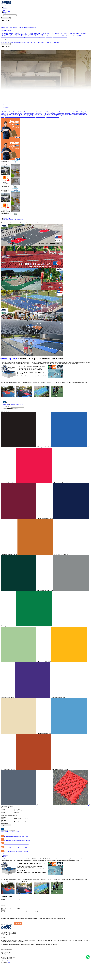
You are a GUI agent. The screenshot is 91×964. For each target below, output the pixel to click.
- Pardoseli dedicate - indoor (20, 33)
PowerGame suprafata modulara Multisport (13, 219)
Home (4, 7)
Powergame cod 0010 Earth (61, 554)
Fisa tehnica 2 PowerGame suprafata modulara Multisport (16, 847)
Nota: (2, 908)
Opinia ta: (3, 905)
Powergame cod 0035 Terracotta (60, 769)
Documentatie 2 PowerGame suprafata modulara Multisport (17, 840)
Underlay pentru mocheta (30, 27)
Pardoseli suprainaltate (24, 37)
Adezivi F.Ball (4, 37)
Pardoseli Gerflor (4, 27)
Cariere (5, 12)
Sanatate (2, 42)
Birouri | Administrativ (30, 42)
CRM (8, 961)
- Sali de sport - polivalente (7, 33)
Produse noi (64, 37)
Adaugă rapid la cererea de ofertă (10, 408)
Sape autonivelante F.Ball (74, 35)
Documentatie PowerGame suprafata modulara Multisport (16, 836)
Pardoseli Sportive (6, 30)
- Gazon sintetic (83, 33)
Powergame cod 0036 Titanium (45, 805)
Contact (5, 13)
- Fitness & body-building (33, 33)
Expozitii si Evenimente (53, 42)
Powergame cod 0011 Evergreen (45, 590)
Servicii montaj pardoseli (51, 37)
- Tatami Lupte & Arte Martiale (19, 34)
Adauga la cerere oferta (6, 825)
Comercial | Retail (13, 42)
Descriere (5, 854)
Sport (47, 42)
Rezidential (38, 42)
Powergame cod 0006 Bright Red (61, 482)
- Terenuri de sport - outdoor (60, 33)
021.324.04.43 (19, 404)
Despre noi (5, 8)
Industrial (43, 42)
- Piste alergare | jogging (73, 33)
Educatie (7, 42)
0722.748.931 (6, 404)
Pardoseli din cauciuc (5, 35)
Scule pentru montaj (41, 37)
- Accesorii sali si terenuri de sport (35, 34)
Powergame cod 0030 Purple (58, 697)
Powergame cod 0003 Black (44, 447)
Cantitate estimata (7, 406)
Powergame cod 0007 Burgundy (45, 518)
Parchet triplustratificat (63, 35)
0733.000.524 (13, 404)
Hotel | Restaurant (21, 42)
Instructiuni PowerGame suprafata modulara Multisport (16, 851)
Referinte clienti (7, 11)
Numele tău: (3, 899)
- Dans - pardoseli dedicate (48, 113)
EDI (9, 962)
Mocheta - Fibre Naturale (18, 27)
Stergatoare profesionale (52, 35)
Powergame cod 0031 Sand (44, 733)
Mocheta (10, 27)
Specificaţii (5, 855)
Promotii (59, 37)
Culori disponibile (5, 411)
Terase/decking (83, 35)
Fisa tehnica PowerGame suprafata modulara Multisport (16, 844)
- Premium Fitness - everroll (46, 33)
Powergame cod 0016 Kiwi (44, 661)
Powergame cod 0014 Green (60, 626)
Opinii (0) (5, 856)
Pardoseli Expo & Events (13, 37)
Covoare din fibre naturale (16, 35)
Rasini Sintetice (33, 37)
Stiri (4, 10)
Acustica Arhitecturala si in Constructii (38, 35)
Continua (3, 909)
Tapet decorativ (25, 35)
